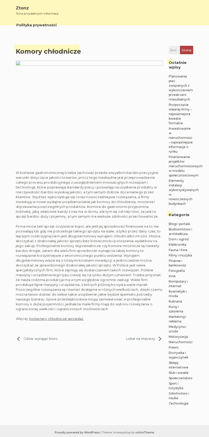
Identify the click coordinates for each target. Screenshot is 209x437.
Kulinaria (175, 301)
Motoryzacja (178, 337)
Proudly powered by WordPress (77, 432)
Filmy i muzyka (180, 255)
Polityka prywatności (36, 25)
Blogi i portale (179, 224)
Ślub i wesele (179, 373)
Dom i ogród (179, 239)
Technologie (179, 403)
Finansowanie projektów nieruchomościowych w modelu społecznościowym (186, 166)
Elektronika (177, 244)
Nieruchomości (180, 342)
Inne (172, 276)
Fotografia (177, 271)
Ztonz (22, 8)
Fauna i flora (178, 250)
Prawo (174, 347)
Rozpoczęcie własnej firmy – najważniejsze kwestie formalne (180, 114)
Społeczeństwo (180, 378)
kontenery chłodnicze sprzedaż (56, 319)
